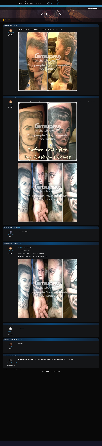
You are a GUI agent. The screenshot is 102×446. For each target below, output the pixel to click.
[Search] (98, 8)
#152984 (20, 339)
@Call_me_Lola (21, 247)
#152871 (20, 243)
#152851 (19, 97)
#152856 (19, 227)
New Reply (8, 20)
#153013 (20, 355)
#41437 (19, 25)
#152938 (20, 324)
